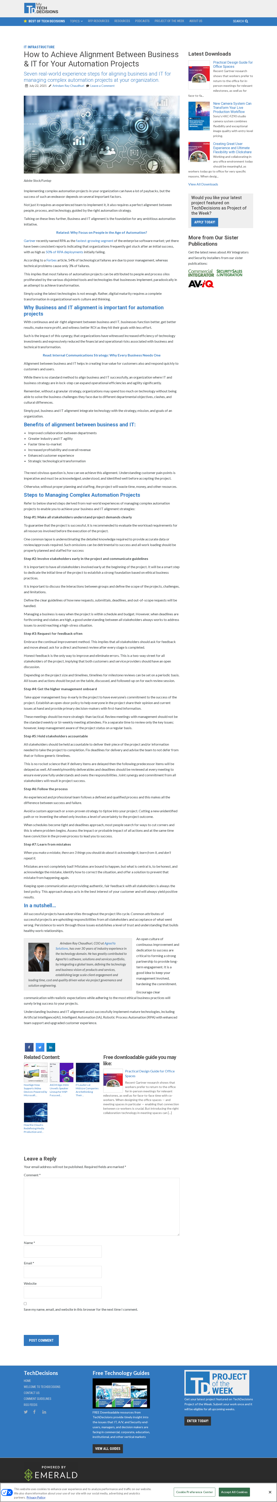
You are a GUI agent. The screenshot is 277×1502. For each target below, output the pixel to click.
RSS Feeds (30, 1405)
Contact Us (32, 1393)
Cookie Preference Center (194, 1492)
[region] (138, 1492)
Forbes (51, 260)
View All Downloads (203, 184)
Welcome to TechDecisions (42, 1387)
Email (29, 1263)
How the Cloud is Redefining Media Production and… (34, 1128)
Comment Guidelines (37, 1398)
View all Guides (107, 1449)
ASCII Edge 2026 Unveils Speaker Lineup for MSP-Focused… (59, 1090)
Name (29, 1243)
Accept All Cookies (234, 1492)
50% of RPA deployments (64, 252)
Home (27, 1381)
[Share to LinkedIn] (51, 1050)
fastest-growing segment (94, 241)
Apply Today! (204, 222)
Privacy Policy (36, 1497)
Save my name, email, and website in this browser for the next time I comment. (81, 1309)
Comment (32, 1175)
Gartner (29, 241)
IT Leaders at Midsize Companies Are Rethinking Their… (87, 1090)
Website (30, 1283)
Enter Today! (197, 1421)
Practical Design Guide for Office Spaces (150, 1073)
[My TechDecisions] (41, 12)
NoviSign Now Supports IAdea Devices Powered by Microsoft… (35, 1090)
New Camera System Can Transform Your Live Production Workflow (232, 108)
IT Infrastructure (39, 47)
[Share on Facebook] (29, 1050)
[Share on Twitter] (40, 1050)
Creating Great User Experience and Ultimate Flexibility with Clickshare (232, 148)
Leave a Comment (102, 85)
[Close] (270, 1492)
